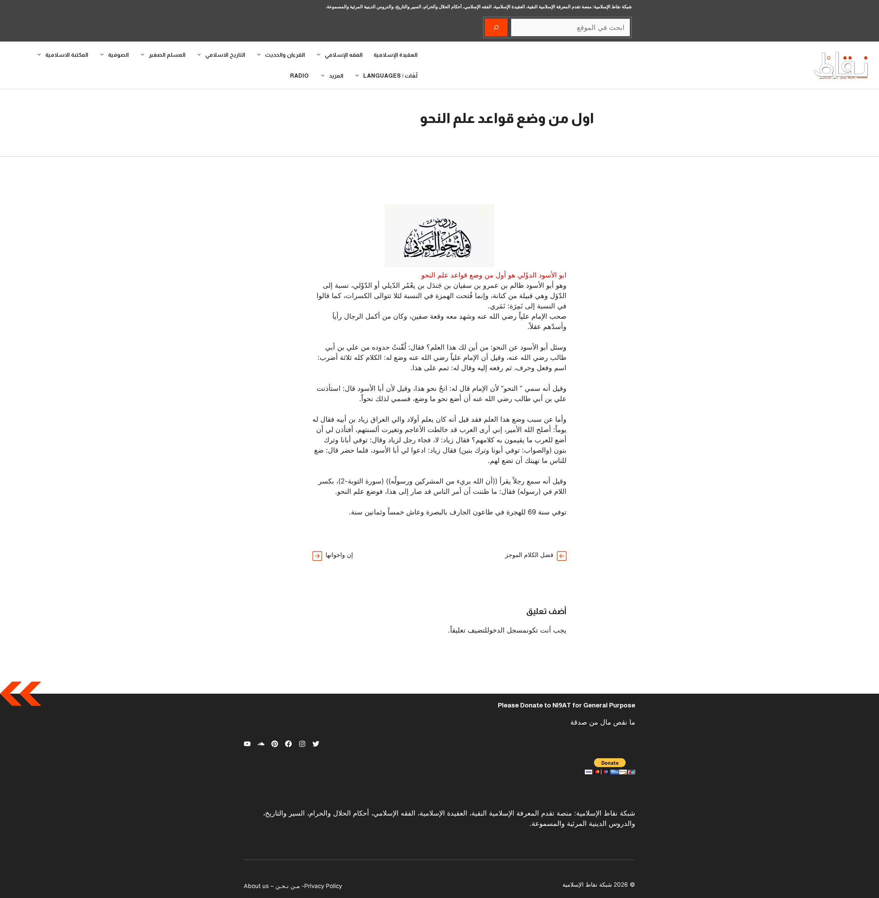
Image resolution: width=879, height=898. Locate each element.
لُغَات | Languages (390, 76)
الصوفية (118, 55)
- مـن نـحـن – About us (274, 886)
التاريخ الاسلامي (225, 55)
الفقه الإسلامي (344, 55)
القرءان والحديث (285, 55)
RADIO (299, 76)
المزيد (336, 76)
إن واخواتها (339, 554)
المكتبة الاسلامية (66, 55)
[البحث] (496, 27)
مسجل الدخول (507, 630)
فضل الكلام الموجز (529, 554)
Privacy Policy (323, 886)
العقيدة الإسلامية (396, 55)
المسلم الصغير (167, 55)
